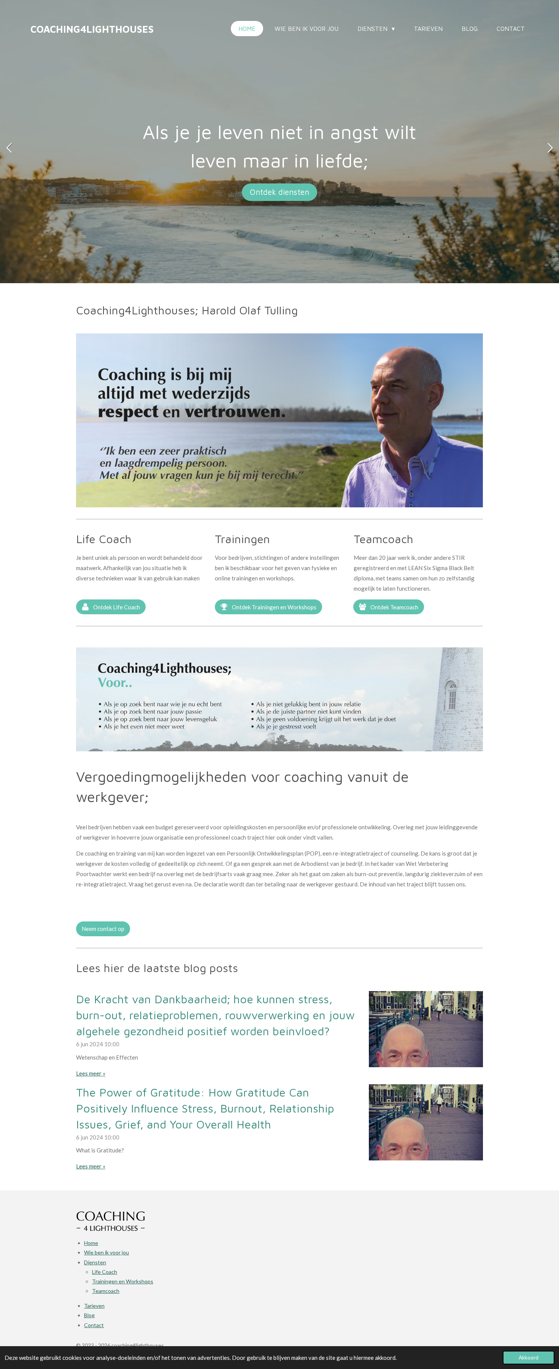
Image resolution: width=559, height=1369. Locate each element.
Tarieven (94, 1305)
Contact (94, 1325)
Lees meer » (90, 1073)
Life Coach (104, 1272)
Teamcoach (105, 1291)
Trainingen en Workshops (122, 1281)
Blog (89, 1315)
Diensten (95, 1262)
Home (91, 1243)
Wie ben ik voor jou (106, 1252)
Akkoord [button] (528, 1358)
